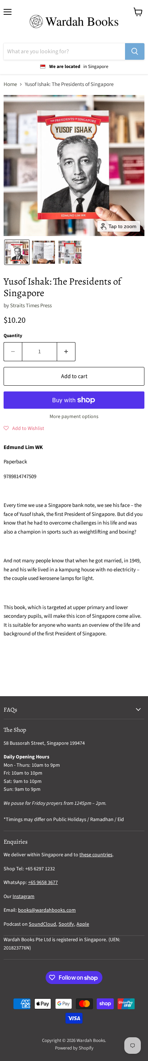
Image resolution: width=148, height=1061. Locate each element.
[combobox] (64, 51)
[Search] (134, 51)
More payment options (74, 417)
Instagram (23, 896)
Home (10, 84)
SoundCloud (42, 924)
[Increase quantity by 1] (66, 351)
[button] (17, 252)
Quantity (13, 336)
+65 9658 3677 (43, 882)
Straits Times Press (31, 305)
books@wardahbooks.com (47, 910)
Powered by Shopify (74, 1048)
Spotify (66, 924)
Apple (83, 924)
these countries (95, 854)
